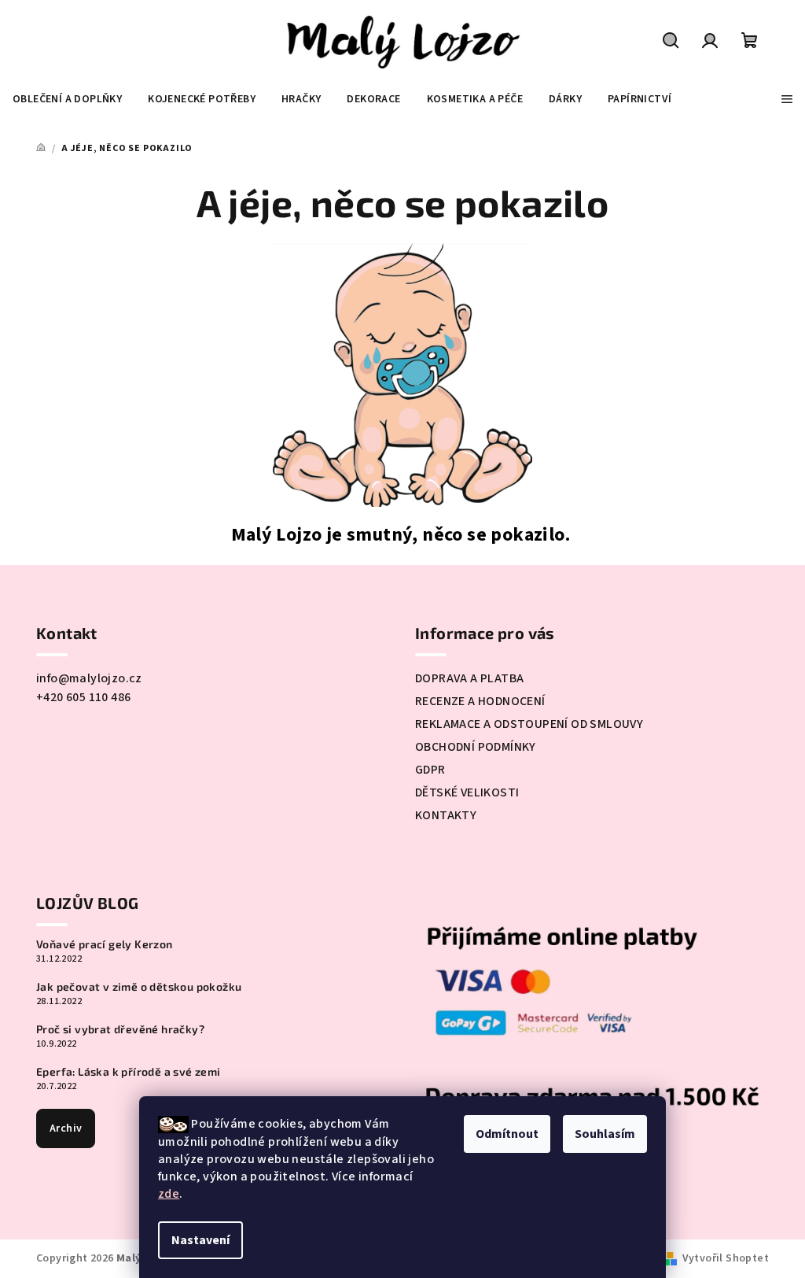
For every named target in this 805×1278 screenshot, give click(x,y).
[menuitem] (67, 99)
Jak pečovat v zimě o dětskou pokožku (138, 986)
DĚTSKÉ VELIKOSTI (467, 792)
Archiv (66, 1128)
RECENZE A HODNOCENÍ (480, 701)
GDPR (430, 769)
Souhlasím (605, 1134)
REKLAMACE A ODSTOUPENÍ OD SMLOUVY (529, 724)
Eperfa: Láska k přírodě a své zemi (128, 1071)
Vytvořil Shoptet (725, 1258)
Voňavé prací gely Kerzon (104, 944)
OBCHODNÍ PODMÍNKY (475, 746)
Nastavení (200, 1240)
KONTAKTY (445, 815)
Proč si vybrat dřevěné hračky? (120, 1029)
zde (168, 1193)
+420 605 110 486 (83, 697)
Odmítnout (507, 1134)
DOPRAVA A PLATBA (469, 678)
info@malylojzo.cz (89, 678)
